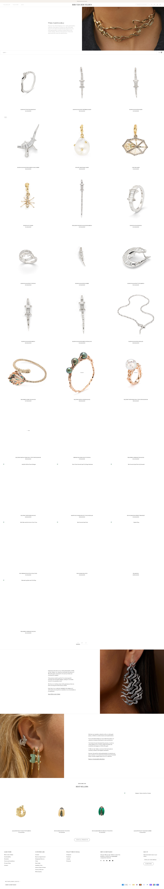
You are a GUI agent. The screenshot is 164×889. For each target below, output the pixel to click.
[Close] (95, 217)
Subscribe (82, 244)
